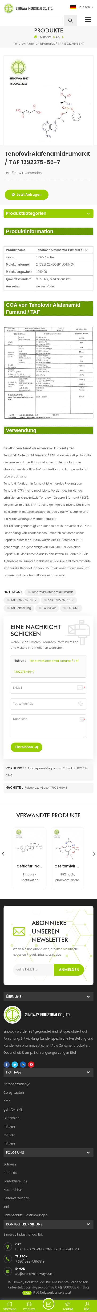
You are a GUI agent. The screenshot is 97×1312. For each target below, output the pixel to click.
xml (6, 1207)
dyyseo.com (41, 1287)
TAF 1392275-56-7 (23, 600)
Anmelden (69, 970)
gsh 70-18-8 (13, 1109)
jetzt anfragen (28, 194)
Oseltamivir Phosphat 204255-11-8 (67, 866)
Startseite (45, 37)
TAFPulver (49, 608)
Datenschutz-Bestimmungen (26, 1215)
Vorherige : (16, 768)
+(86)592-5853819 (29, 1261)
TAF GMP (73, 608)
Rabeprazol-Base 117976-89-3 (46, 788)
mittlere (9, 1126)
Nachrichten (13, 1190)
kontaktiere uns (15, 1181)
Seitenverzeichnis (17, 1198)
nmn (7, 1101)
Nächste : (14, 787)
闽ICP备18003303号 (65, 1287)
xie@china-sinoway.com (34, 1274)
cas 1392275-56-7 (61, 600)
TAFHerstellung (21, 608)
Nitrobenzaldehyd (17, 1084)
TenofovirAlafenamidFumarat (52, 592)
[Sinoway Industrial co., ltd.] (25, 8)
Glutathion (11, 1118)
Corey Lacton (14, 1092)
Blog (85, 1287)
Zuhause (10, 1164)
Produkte (10, 1173)
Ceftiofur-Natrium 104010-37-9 (29, 866)
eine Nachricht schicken (48, 1304)
